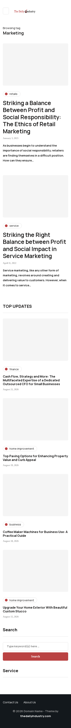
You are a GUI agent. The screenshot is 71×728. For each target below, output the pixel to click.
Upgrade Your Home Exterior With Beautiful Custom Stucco (35, 609)
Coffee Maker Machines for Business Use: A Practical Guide (35, 534)
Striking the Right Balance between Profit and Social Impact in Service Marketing (34, 245)
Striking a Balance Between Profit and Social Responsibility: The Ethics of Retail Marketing (32, 117)
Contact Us (10, 702)
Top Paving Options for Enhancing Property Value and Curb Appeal (35, 458)
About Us (29, 702)
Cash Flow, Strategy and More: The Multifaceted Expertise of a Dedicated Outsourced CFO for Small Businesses (31, 380)
